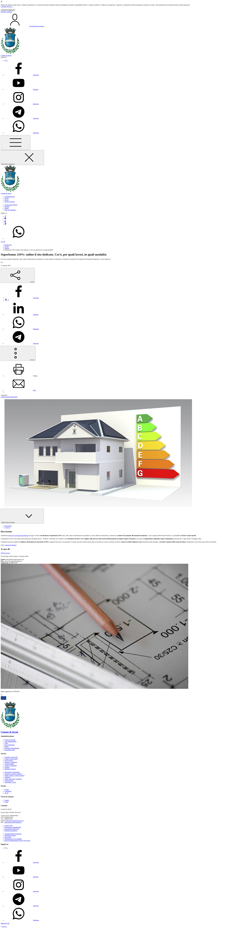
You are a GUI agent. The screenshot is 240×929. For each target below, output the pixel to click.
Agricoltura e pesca (10, 782)
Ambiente (7, 777)
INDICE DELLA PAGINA (8, 522)
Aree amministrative (10, 741)
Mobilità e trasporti (10, 769)
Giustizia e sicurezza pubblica (13, 774)
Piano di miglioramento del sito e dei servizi (17, 840)
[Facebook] (5, 216)
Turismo (6, 767)
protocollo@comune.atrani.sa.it (14, 820)
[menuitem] (21, 298)
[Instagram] (5, 222)
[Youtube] (5, 218)
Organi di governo (9, 740)
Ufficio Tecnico (5, 553)
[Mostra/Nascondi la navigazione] (15, 142)
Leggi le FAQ (8, 825)
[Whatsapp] (18, 238)
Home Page (7, 245)
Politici (6, 746)
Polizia (6, 208)
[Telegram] (5, 224)
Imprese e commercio (10, 762)
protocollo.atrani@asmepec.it (13, 822)
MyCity (4, 926)
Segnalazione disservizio (11, 829)
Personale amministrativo (11, 748)
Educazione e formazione (12, 772)
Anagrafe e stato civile (11, 757)
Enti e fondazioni (9, 745)
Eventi (6, 802)
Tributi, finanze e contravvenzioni (14, 775)
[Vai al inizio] (1, 695)
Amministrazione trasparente (12, 834)
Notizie (6, 248)
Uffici (6, 743)
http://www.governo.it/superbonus (18, 535)
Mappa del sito (5, 923)
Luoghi (6, 800)
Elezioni (6, 206)
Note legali (7, 837)
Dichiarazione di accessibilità (13, 839)
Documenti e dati (9, 750)
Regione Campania (6, 12)
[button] (9, 196)
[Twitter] (5, 220)
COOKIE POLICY (6, 6)
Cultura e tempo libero (11, 759)
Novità (6, 246)
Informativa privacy (10, 835)
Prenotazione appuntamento (12, 827)
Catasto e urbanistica (10, 765)
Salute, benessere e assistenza (13, 779)
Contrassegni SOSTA (10, 205)
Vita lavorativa (8, 760)
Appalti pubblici (9, 764)
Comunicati (7, 791)
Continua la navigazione (8, 10)
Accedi (3, 241)
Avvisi (6, 793)
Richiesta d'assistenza (10, 830)
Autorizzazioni (8, 780)
